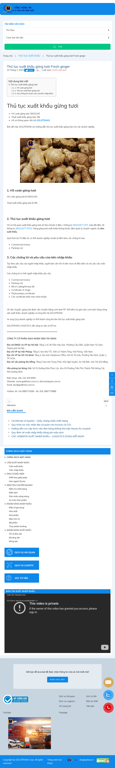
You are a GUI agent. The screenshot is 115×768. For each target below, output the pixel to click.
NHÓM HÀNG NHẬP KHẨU (19, 504)
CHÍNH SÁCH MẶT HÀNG (19, 451)
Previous (9, 401)
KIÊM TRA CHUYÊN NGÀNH (19, 485)
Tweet (30, 70)
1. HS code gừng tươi (23, 88)
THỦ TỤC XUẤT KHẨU (29, 56)
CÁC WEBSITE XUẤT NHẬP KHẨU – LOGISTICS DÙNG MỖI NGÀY (47, 436)
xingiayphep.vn (86, 759)
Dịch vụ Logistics (67, 701)
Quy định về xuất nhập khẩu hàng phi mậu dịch (37, 432)
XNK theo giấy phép (18, 477)
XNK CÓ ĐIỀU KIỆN (15, 474)
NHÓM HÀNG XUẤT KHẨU (19, 530)
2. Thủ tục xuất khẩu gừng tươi (27, 90)
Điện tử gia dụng (16, 507)
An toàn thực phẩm (18, 500)
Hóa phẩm (14, 515)
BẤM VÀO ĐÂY (57, 680)
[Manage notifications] (108, 761)
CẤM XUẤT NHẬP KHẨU (18, 462)
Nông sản (13, 541)
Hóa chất (13, 511)
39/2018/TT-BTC (80, 225)
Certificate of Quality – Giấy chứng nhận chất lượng (39, 420)
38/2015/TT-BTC (23, 228)
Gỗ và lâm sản (15, 534)
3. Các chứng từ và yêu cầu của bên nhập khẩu (34, 93)
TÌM (60, 47)
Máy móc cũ (14, 519)
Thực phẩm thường (18, 526)
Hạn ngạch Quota (17, 481)
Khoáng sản (14, 537)
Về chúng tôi (65, 706)
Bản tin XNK (92, 701)
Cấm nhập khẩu (16, 470)
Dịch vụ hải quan (67, 696)
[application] (57, 623)
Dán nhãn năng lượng (19, 496)
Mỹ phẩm (13, 522)
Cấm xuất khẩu (16, 466)
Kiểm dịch (13, 492)
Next (106, 401)
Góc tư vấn (91, 696)
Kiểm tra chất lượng (18, 489)
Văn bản (90, 706)
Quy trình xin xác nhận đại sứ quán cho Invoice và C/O (41, 424)
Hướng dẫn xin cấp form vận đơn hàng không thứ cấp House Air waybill (51, 428)
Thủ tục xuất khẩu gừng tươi (24, 84)
